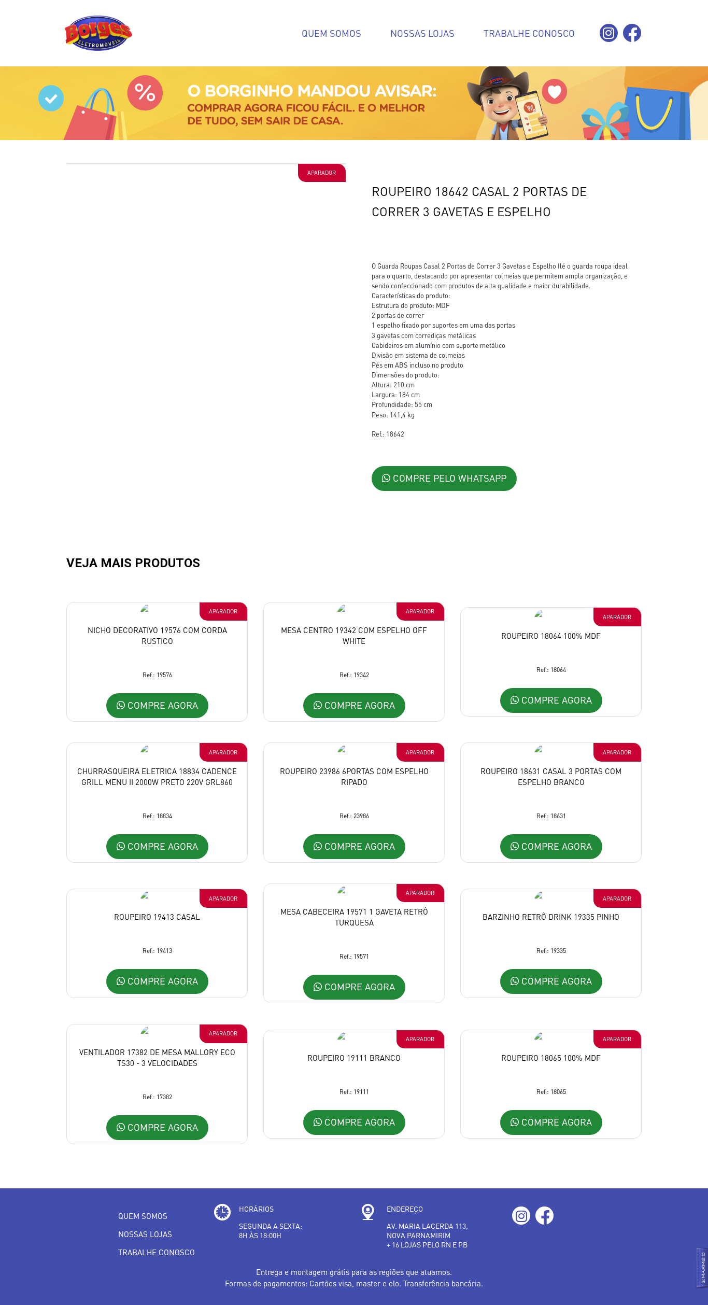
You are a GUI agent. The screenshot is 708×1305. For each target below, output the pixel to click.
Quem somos (331, 33)
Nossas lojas (422, 33)
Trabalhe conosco (529, 33)
